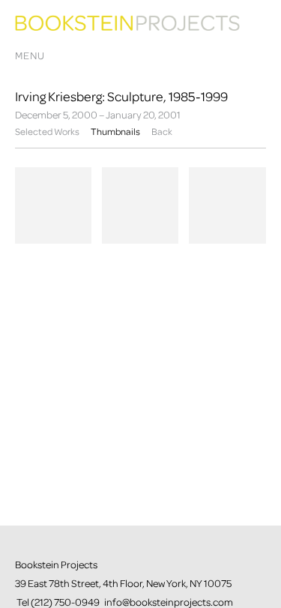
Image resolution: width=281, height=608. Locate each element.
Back (161, 131)
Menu (30, 55)
